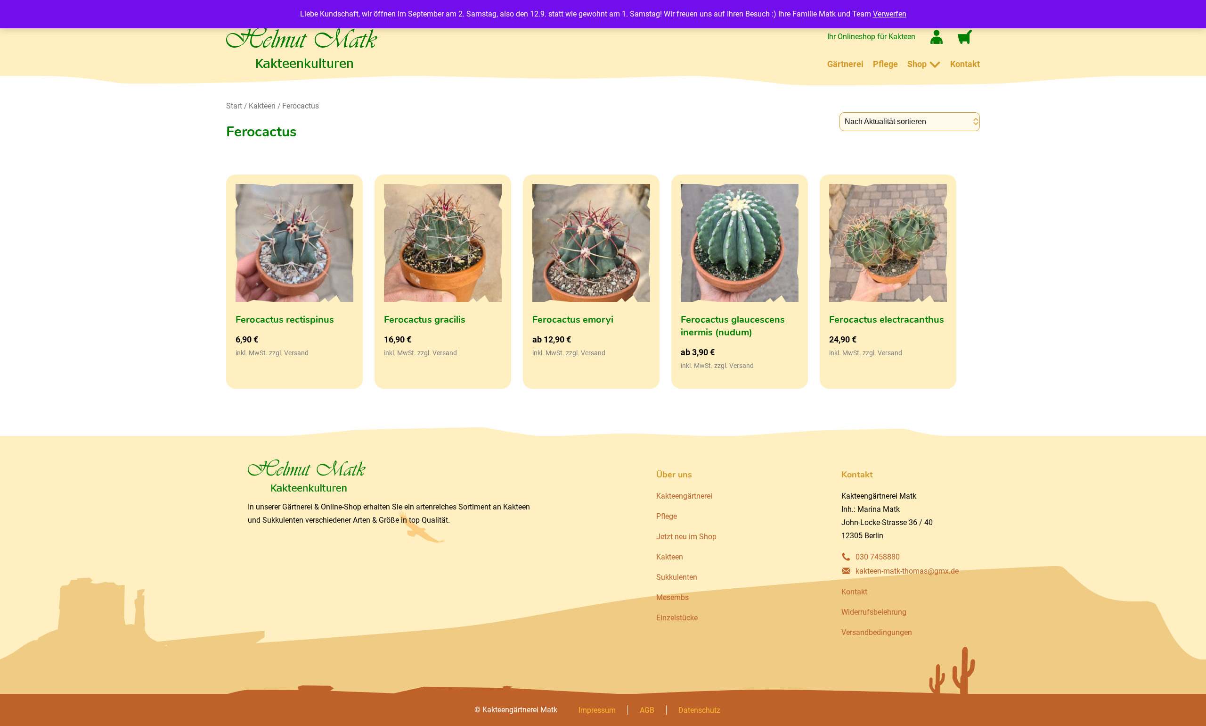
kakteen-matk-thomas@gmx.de (907, 571)
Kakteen (262, 105)
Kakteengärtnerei (684, 496)
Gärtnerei (845, 64)
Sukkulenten (676, 577)
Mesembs (672, 597)
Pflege (885, 64)
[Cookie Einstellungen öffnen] (20, 713)
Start (234, 105)
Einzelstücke (677, 617)
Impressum (597, 710)
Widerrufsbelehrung (873, 612)
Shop (917, 64)
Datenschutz (699, 710)
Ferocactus (300, 105)
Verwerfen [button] (889, 13)
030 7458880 (878, 556)
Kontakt (965, 64)
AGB (647, 710)
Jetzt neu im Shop (686, 536)
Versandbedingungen (876, 632)
